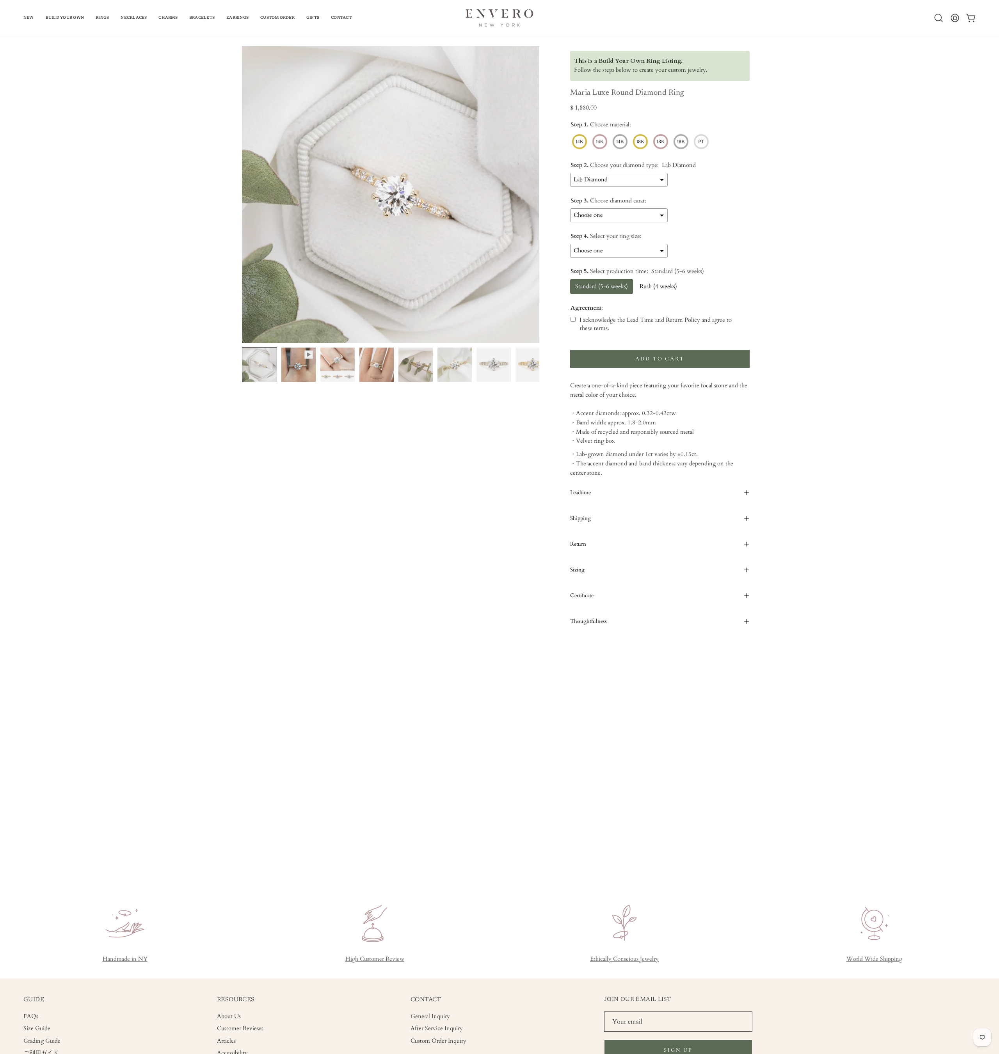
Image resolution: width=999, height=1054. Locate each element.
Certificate (582, 595)
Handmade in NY (125, 959)
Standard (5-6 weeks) (601, 286)
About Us (229, 1016)
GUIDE (33, 1000)
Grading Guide (41, 1040)
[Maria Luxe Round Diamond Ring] (259, 364)
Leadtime (580, 492)
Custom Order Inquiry (438, 1040)
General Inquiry (430, 1016)
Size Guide (36, 1028)
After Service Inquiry (437, 1028)
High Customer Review (374, 959)
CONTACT (426, 1000)
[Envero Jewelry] (499, 18)
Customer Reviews (240, 1028)
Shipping (580, 518)
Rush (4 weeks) (658, 286)
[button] (65, 18)
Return (578, 544)
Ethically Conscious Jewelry (624, 959)
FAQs (30, 1016)
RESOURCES (236, 1000)
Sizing (577, 569)
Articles (226, 1040)
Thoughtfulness (588, 621)
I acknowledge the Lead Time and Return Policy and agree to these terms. (655, 324)
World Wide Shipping (874, 959)
